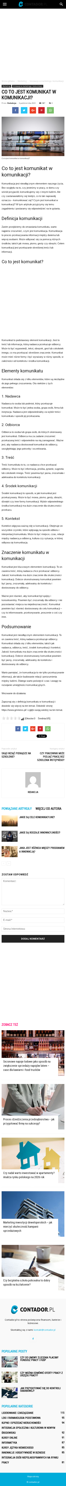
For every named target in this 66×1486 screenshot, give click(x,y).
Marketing (6, 86)
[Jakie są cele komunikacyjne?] (10, 820)
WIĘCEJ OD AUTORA (48, 809)
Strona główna (8, 81)
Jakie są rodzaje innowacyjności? (39, 832)
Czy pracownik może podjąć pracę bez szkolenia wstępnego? (50, 757)
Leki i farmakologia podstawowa (21, 1417)
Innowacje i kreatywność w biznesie (23, 1452)
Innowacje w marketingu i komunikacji (27, 86)
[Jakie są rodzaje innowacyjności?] (10, 836)
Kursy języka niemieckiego (17, 1447)
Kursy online (9, 1437)
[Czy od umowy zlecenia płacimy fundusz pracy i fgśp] (10, 1361)
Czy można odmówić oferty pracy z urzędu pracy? (41, 1374)
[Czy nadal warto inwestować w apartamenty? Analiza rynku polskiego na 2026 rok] (33, 1160)
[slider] (11, 718)
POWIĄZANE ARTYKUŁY (17, 809)
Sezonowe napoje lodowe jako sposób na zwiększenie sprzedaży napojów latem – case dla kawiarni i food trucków (26, 1066)
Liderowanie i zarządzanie (17, 1412)
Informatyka (9, 1442)
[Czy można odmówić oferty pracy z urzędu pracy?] (10, 1377)
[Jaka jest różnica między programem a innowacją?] (10, 851)
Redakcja (11, 103)
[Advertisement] (33, 43)
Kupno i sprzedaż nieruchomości (21, 1422)
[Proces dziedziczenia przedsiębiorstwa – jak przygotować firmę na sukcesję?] (33, 1106)
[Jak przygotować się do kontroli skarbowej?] (10, 1392)
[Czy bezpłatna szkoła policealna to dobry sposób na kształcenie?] (33, 1267)
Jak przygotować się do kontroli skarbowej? (40, 1389)
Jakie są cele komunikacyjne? (37, 817)
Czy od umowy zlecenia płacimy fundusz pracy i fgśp (39, 1359)
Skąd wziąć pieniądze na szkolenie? (16, 755)
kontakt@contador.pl (44, 1329)
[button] (61, 4)
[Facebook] (33, 1339)
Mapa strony (33, 1476)
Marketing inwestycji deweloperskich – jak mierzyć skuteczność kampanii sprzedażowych (27, 1226)
